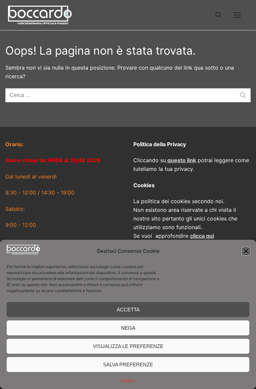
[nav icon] (237, 15)
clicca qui (202, 235)
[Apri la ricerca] (218, 15)
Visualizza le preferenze (128, 346)
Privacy (128, 379)
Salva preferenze (128, 364)
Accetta (128, 309)
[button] (246, 251)
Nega (128, 328)
